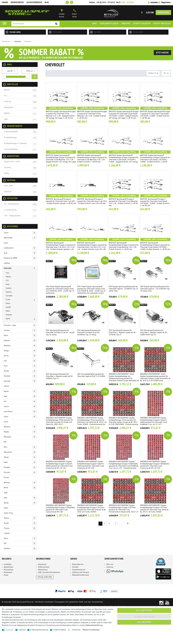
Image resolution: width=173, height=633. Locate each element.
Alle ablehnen (144, 622)
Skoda (6, 503)
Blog (47, 2)
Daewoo (7, 340)
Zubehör (7, 548)
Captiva (9, 292)
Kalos (8, 303)
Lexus (6, 416)
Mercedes (7, 437)
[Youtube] (167, 603)
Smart (6, 508)
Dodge (6, 351)
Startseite (16, 41)
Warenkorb (163, 12)
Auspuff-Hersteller (162, 23)
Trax (7, 273)
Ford (5, 366)
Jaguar (6, 391)
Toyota (6, 528)
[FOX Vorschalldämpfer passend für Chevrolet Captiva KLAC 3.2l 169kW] (92, 358)
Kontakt (75, 567)
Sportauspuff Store (27, 13)
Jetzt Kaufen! (162, 52)
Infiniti (6, 386)
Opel (5, 462)
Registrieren (8, 567)
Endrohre (126, 23)
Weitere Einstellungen (91, 630)
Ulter (6, 119)
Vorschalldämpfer (11, 149)
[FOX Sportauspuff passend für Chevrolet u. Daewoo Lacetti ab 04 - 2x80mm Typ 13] (61, 358)
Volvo (6, 538)
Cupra (6, 233)
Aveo (7, 284)
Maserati (7, 427)
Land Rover (8, 411)
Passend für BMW (10, 258)
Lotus (6, 422)
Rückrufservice (17, 2)
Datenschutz (42, 570)
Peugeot (7, 467)
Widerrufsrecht (43, 567)
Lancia (6, 406)
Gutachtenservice (34, 2)
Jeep (5, 396)
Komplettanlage (10, 137)
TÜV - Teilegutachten (12, 216)
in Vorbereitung (10, 210)
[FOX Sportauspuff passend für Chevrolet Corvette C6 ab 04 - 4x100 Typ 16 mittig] (61, 315)
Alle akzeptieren (144, 610)
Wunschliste (8, 570)
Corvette (9, 296)
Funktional (76, 630)
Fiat (5, 361)
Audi (5, 253)
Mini (5, 447)
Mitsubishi (8, 452)
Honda (6, 371)
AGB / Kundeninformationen (49, 572)
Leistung (109, 567)
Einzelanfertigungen (109, 23)
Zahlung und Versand (80, 572)
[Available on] (163, 571)
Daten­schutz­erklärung (94, 625)
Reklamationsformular (80, 575)
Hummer (7, 376)
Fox (5, 96)
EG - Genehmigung (11, 204)
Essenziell (10, 630)
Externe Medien (60, 630)
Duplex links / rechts (12, 161)
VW (5, 543)
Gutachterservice (78, 570)
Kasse (6, 575)
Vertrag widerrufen (44, 577)
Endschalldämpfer (11, 132)
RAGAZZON (8, 107)
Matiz (8, 311)
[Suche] (56, 24)
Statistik (22, 630)
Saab (5, 493)
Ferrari (6, 356)
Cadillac (7, 263)
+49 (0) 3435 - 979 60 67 (105, 2)
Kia (5, 401)
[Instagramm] (161, 603)
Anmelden (8, 564)
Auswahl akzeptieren (144, 616)
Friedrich (7, 101)
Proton (6, 477)
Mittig (6, 173)
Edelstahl (7, 191)
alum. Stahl (8, 186)
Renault (7, 482)
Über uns (109, 564)
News (94, 23)
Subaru (6, 518)
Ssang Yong (8, 513)
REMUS (7, 113)
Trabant (7, 533)
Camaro (9, 288)
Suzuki (6, 523)
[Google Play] (163, 577)
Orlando (9, 315)
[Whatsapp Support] (71, 2)
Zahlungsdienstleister (39, 630)
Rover (6, 488)
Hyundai (7, 381)
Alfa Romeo (8, 238)
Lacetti (8, 307)
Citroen (6, 330)
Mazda (6, 432)
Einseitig (7, 167)
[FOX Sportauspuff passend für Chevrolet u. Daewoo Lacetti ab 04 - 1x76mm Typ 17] (124, 315)
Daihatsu (7, 345)
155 (7, 280)
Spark (8, 318)
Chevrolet (7, 268)
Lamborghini (9, 248)
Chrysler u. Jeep (10, 325)
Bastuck (7, 90)
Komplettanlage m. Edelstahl (15, 143)
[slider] (4, 77)
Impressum (42, 564)
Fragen (5, 2)
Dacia (6, 335)
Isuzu (6, 243)
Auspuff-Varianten (141, 23)
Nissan (6, 457)
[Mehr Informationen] (86, 591)
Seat (5, 498)
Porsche (7, 472)
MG (5, 442)
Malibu (8, 277)
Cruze (8, 299)
